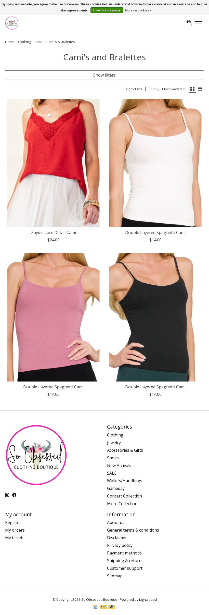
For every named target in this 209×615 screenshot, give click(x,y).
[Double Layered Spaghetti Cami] (155, 163)
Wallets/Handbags (124, 481)
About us (115, 522)
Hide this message (106, 10)
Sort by (154, 89)
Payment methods (124, 553)
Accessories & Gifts (125, 450)
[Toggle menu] (199, 23)
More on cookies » (138, 10)
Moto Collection (122, 503)
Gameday (116, 488)
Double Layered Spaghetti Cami (155, 232)
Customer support (124, 568)
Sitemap (115, 576)
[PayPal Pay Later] (111, 607)
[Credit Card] (95, 607)
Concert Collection (124, 496)
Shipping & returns (125, 560)
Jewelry (114, 442)
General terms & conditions (133, 530)
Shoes (113, 458)
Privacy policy (120, 545)
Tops (39, 41)
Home (9, 41)
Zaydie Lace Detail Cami (53, 232)
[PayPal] (103, 607)
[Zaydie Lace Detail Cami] (53, 163)
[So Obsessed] (11, 23)
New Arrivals (119, 465)
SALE (111, 473)
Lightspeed (148, 599)
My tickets (14, 537)
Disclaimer (117, 537)
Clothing (24, 41)
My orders (15, 530)
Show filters (104, 75)
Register (13, 522)
